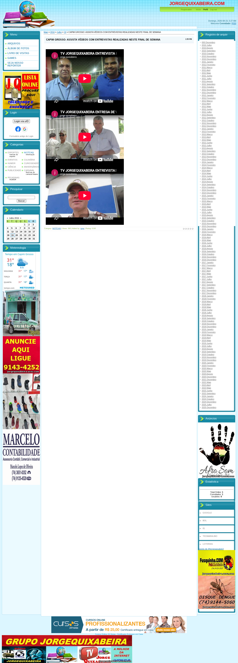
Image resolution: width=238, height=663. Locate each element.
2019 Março (207, 335)
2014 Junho (207, 176)
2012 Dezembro (209, 126)
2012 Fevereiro (209, 98)
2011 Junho (207, 76)
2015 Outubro (208, 221)
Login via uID (21, 121)
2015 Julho (207, 212)
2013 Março (207, 134)
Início (198, 9)
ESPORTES (13, 152)
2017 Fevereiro (209, 265)
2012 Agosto (207, 115)
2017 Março (207, 268)
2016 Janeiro (207, 229)
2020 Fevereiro (209, 365)
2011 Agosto (207, 81)
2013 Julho (207, 145)
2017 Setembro (209, 285)
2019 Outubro (208, 354)
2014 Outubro (208, 187)
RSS (234, 23)
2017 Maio (206, 274)
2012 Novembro (209, 123)
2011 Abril (206, 70)
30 (29, 239)
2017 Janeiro (207, 262)
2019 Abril (206, 338)
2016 (52, 32)
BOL (205, 520)
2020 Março (207, 368)
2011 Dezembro (209, 92)
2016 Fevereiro (209, 232)
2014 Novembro (209, 190)
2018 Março (207, 301)
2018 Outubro (208, 321)
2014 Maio (206, 173)
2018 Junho (207, 310)
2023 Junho (207, 391)
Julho (59, 32)
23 (29, 235)
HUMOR (11, 163)
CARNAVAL (29, 170)
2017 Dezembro (209, 293)
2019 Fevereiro (209, 332)
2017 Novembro (209, 290)
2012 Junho (207, 109)
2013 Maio (206, 140)
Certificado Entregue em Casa (130, 634)
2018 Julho (207, 313)
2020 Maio (206, 371)
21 (21, 235)
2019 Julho (207, 346)
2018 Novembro (209, 324)
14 (21, 232)
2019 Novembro (209, 357)
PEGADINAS (13, 177)
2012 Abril (206, 104)
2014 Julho (207, 179)
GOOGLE (207, 513)
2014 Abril (206, 170)
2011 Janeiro (207, 62)
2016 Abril (206, 237)
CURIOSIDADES (31, 163)
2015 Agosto (207, 215)
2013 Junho (207, 143)
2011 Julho (206, 78)
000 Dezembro (208, 42)
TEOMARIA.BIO (210, 536)
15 (25, 232)
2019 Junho (207, 343)
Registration (186, 9)
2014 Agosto (207, 182)
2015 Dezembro (209, 226)
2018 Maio (206, 307)
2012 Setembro (209, 117)
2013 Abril (206, 137)
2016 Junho (207, 243)
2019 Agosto (207, 349)
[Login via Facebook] (18, 129)
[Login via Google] (25, 129)
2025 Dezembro (209, 407)
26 (12, 239)
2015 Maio (206, 207)
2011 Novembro (209, 90)
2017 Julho (207, 279)
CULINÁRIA (29, 160)
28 (21, 239)
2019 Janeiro (207, 329)
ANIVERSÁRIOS (31, 167)
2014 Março (207, 168)
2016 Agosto (207, 248)
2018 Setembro (209, 318)
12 (12, 232)
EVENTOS (12, 160)
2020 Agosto (207, 374)
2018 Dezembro (209, 326)
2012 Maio (206, 106)
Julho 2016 (14, 218)
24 (34, 235)
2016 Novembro (209, 257)
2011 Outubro (208, 87)
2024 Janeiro (207, 396)
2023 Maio (206, 388)
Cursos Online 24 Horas (105, 634)
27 (17, 239)
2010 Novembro (209, 56)
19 (12, 235)
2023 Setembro (209, 393)
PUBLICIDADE (14, 170)
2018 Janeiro (207, 296)
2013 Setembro (209, 151)
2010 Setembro (209, 51)
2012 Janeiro (207, 95)
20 (17, 235)
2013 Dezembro (209, 159)
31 (34, 239)
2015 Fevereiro (209, 198)
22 (25, 235)
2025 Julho (207, 404)
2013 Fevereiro (209, 131)
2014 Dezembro (209, 193)
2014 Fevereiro (209, 165)
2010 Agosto (207, 48)
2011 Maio (206, 73)
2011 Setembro (208, 84)
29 (25, 239)
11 (8, 232)
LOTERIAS (208, 544)
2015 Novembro (209, 223)
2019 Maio (206, 340)
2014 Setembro (209, 184)
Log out (213, 9)
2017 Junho (207, 276)
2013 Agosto (207, 148)
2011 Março (207, 67)
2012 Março (207, 101)
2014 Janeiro (207, 162)
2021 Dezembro (209, 379)
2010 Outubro (208, 53)
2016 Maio (206, 240)
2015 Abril (206, 204)
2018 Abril (206, 304)
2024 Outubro (208, 399)
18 (8, 235)
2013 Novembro (209, 156)
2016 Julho (207, 246)
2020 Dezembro (209, 377)
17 (34, 232)
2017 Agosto (207, 282)
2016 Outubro (208, 254)
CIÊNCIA (12, 167)
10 (34, 228)
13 (17, 232)
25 (8, 239)
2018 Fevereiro (209, 299)
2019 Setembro (209, 352)
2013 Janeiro (207, 129)
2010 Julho (207, 45)
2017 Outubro (208, 287)
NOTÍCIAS (29, 152)
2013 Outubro (208, 154)
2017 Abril (206, 271)
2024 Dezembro (209, 402)
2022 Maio (206, 382)
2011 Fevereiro (208, 65)
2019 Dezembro (209, 360)
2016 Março (207, 235)
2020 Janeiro (207, 363)
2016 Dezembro (209, 260)
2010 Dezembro (209, 59)
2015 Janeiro (207, 195)
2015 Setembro (209, 218)
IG (204, 528)
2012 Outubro (208, 120)
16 (29, 232)
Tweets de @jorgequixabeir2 (211, 549)
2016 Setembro (209, 251)
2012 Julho (207, 112)
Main (46, 32)
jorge (82, 228)
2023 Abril (206, 385)
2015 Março (207, 201)
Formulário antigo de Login (21, 136)
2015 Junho (207, 209)
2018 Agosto (207, 315)
